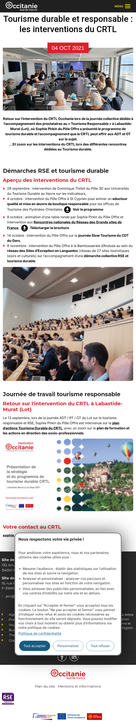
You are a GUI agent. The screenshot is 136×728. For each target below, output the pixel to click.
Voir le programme (88, 209)
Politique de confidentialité (39, 633)
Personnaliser (68, 646)
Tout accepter (35, 646)
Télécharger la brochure (49, 228)
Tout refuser (100, 646)
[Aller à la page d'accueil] (21, 6)
